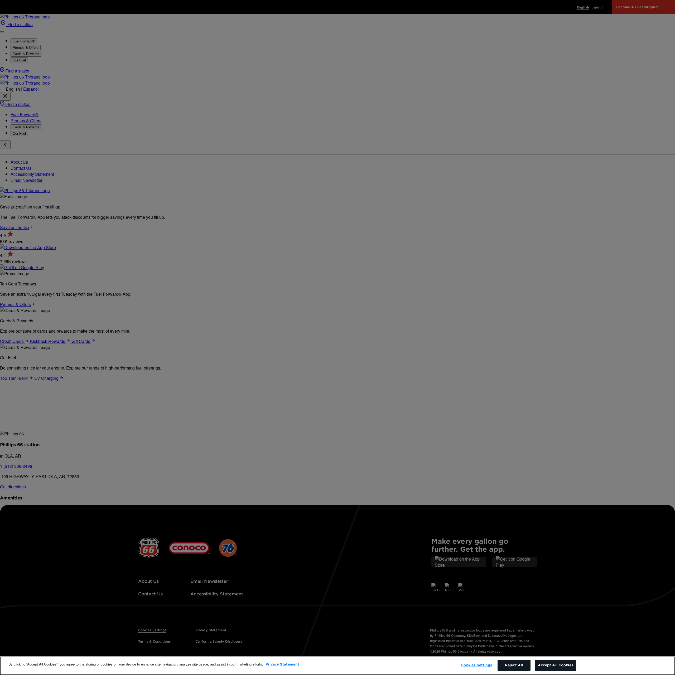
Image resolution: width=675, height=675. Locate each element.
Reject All (514, 665)
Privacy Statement (282, 664)
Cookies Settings (476, 665)
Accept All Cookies (555, 665)
